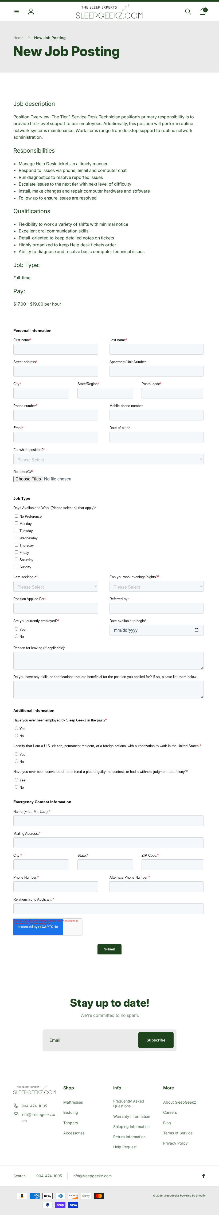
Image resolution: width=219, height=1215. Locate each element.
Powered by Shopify (193, 1195)
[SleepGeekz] (34, 1092)
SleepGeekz (171, 1195)
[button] (16, 11)
